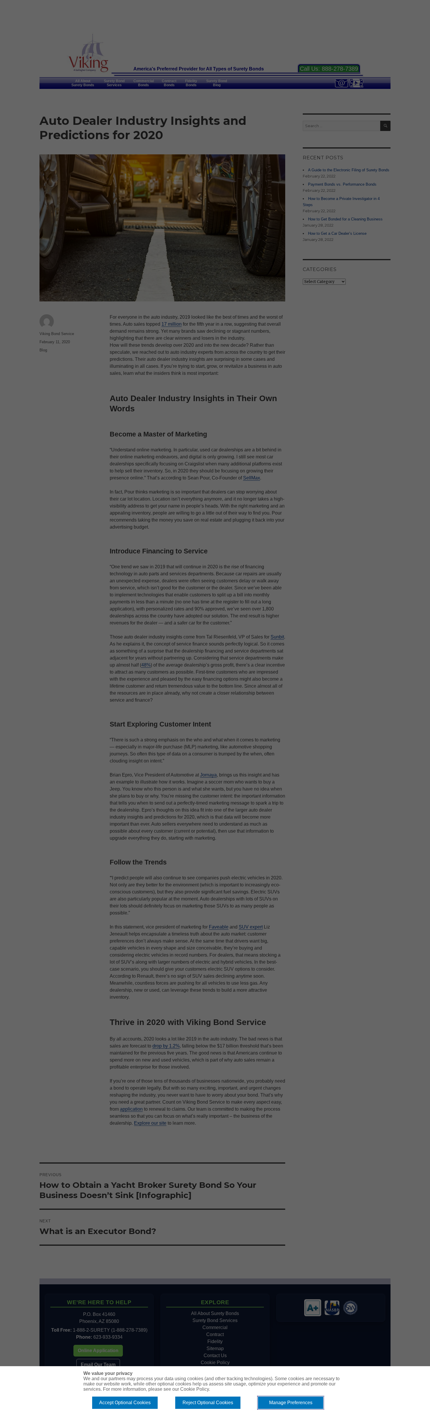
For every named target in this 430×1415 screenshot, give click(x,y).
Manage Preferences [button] (290, 1402)
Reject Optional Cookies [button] (208, 1402)
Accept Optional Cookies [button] (125, 1402)
